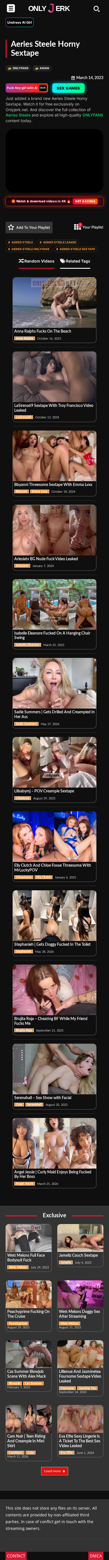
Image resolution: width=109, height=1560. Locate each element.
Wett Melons (18, 1267)
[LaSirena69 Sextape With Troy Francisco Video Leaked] (54, 376)
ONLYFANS (18, 68)
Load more (52, 1471)
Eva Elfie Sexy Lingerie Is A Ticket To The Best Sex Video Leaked (79, 1441)
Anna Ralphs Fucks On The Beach (42, 331)
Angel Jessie (24, 1183)
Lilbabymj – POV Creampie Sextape (44, 791)
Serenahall (34, 1104)
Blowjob (14, 1383)
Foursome (67, 1388)
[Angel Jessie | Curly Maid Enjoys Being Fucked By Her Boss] (54, 1143)
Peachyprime (18, 1323)
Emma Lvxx (40, 491)
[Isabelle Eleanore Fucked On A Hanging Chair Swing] (54, 604)
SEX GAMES (68, 88)
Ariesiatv (22, 565)
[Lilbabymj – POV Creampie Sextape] (54, 762)
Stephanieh (23, 951)
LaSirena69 (23, 417)
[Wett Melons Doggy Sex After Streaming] (80, 1294)
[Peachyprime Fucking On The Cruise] (29, 1294)
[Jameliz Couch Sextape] (80, 1238)
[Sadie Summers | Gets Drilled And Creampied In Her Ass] (54, 683)
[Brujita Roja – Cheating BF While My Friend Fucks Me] (54, 990)
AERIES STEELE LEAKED (58, 242)
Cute (19, 1104)
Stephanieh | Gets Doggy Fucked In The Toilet (52, 945)
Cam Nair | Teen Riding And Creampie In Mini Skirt (26, 1441)
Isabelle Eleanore (27, 644)
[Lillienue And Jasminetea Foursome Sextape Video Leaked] (80, 1354)
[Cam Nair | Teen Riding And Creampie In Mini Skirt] (29, 1419)
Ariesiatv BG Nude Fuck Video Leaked (46, 559)
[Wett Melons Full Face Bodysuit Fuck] (29, 1238)
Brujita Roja (24, 1030)
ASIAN (42, 68)
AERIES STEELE (20, 242)
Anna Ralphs (24, 338)
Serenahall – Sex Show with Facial (42, 1098)
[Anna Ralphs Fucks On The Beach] (54, 302)
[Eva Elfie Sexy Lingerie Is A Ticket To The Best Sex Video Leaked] (80, 1419)
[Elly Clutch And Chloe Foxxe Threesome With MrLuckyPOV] (54, 836)
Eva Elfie (67, 1452)
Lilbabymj (22, 798)
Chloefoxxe (24, 877)
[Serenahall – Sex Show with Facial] (54, 1069)
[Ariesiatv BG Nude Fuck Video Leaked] (54, 530)
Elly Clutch (43, 877)
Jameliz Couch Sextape (78, 1256)
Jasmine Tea (87, 1388)
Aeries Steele (18, 115)
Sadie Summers (26, 723)
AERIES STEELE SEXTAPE (75, 249)
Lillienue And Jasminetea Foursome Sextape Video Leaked (80, 1376)
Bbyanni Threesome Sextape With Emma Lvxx (53, 485)
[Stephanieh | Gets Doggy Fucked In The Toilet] (54, 915)
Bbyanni (21, 491)
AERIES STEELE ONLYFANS (28, 249)
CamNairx (16, 1452)
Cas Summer (33, 1383)
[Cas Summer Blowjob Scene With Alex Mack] (29, 1354)
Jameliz (66, 1262)
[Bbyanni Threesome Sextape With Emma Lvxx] (54, 456)
